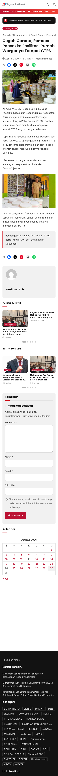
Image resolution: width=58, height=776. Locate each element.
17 (6, 563)
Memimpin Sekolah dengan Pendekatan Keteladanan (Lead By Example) (13, 379)
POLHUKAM (18, 11)
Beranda (6, 35)
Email (9, 471)
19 (21, 563)
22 (44, 563)
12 (21, 559)
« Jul (5, 578)
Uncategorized (10, 28)
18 (14, 563)
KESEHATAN (10, 724)
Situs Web (10, 485)
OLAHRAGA (10, 739)
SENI (45, 749)
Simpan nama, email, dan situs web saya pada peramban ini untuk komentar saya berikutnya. (30, 503)
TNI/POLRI (9, 759)
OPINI (23, 739)
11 (14, 559)
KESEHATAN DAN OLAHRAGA (36, 724)
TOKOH (7, 370)
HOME (5, 11)
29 (44, 568)
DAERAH (39, 708)
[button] (48, 4)
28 (36, 568)
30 (51, 568)
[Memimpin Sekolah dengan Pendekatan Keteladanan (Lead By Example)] (15, 370)
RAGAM (35, 749)
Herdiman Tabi (15, 289)
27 (29, 568)
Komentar (11, 422)
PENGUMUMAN (29, 744)
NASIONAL (25, 734)
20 (29, 563)
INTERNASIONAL (13, 718)
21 (36, 563)
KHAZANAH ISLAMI (14, 729)
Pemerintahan (38, 739)
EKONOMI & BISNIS (38, 11)
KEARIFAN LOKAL (35, 718)
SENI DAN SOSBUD (14, 754)
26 (21, 568)
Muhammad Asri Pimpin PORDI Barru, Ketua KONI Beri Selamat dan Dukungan (28, 239)
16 (51, 559)
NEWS (38, 734)
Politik (24, 749)
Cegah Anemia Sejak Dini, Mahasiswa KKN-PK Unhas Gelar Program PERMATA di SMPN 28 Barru (42, 317)
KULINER (33, 729)
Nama (9, 456)
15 (44, 559)
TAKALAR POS (35, 754)
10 (6, 559)
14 (36, 559)
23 (51, 563)
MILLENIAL (9, 734)
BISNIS (27, 708)
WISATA (19, 764)
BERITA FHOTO (12, 708)
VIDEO (7, 764)
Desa (50, 708)
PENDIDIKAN (10, 744)
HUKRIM (47, 713)
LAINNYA (47, 729)
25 (14, 568)
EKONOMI (9, 713)
